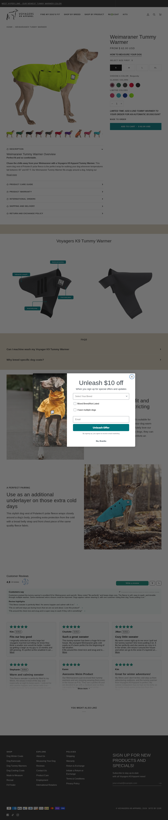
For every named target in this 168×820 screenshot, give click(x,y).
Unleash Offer (101, 428)
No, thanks (101, 440)
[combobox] (100, 396)
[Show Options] (126, 396)
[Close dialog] (132, 376)
